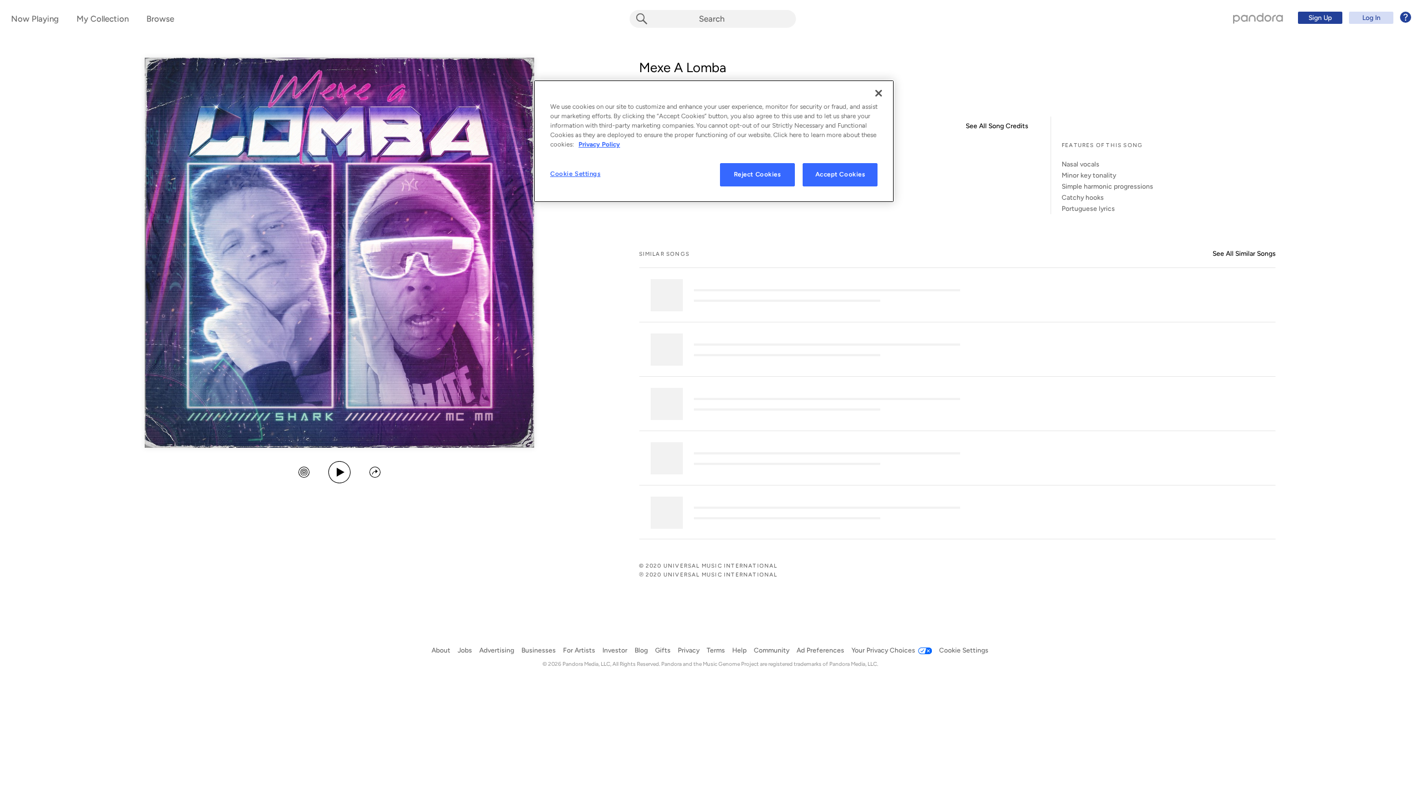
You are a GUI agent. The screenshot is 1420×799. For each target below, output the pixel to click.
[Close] (878, 93)
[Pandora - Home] (1258, 17)
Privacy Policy (599, 144)
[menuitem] (1353, 18)
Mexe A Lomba (682, 67)
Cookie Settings (575, 174)
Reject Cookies (757, 174)
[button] (304, 473)
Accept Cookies (840, 174)
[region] (714, 141)
